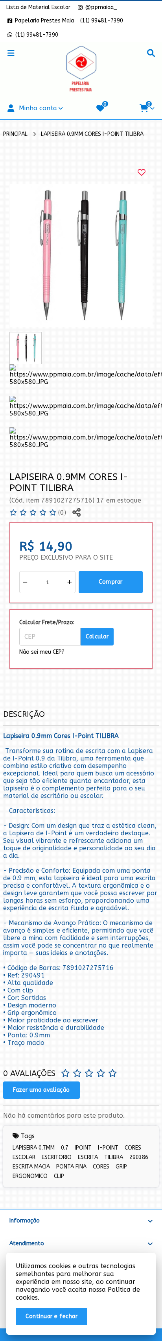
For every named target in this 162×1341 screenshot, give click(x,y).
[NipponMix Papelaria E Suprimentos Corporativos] (81, 69)
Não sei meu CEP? (41, 652)
